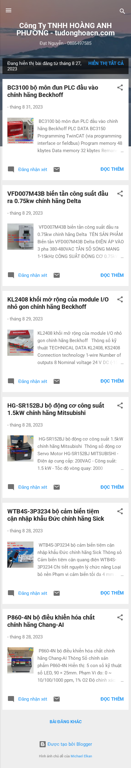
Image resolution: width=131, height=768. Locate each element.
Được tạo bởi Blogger (69, 744)
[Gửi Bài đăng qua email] (56, 171)
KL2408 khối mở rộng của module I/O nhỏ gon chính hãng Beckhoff (58, 303)
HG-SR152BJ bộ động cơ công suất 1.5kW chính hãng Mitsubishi (55, 409)
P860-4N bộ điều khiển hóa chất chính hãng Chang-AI (51, 621)
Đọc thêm (112, 169)
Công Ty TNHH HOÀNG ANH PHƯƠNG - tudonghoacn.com (65, 29)
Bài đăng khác (66, 721)
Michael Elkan (81, 756)
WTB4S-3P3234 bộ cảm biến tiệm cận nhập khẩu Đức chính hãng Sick (55, 515)
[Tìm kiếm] (122, 12)
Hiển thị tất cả (106, 63)
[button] (120, 88)
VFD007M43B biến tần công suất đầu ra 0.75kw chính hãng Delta (57, 197)
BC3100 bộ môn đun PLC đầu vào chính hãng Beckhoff (52, 91)
